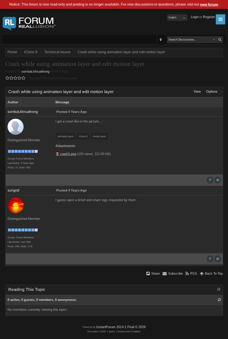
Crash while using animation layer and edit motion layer (121, 52)
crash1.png (68, 154)
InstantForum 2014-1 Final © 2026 (121, 327)
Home (12, 52)
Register (209, 17)
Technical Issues (57, 52)
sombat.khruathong (35, 71)
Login (195, 17)
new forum (209, 4)
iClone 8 (30, 52)
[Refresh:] (219, 300)
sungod (13, 190)
